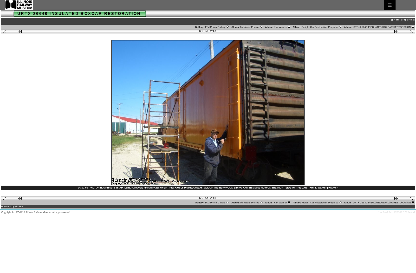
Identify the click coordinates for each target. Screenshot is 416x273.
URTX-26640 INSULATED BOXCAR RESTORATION (382, 27)
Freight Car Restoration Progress (320, 27)
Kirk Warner (280, 27)
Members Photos (250, 27)
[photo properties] (403, 19)
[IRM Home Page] (200, 5)
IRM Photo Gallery (215, 27)
